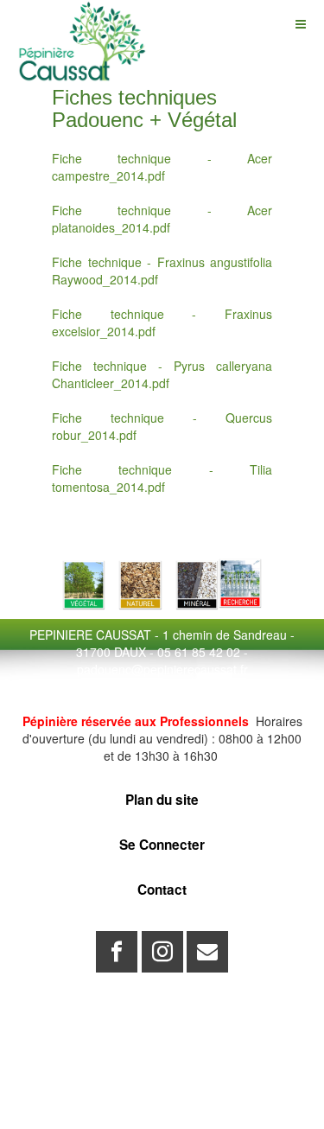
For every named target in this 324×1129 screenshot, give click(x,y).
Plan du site (162, 799)
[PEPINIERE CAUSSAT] (82, 24)
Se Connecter (162, 844)
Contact (162, 889)
